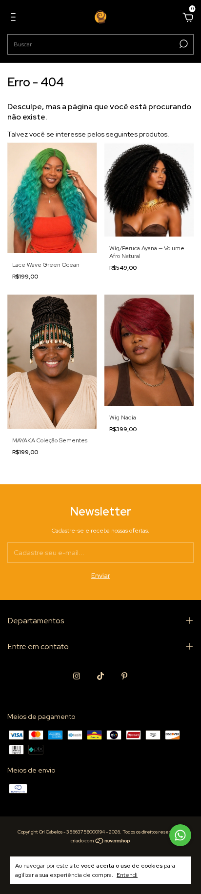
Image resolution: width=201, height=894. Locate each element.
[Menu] (14, 18)
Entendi (127, 875)
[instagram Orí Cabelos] (76, 676)
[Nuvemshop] (100, 841)
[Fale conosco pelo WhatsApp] (180, 835)
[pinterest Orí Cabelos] (124, 676)
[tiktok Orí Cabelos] (100, 676)
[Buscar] (182, 44)
